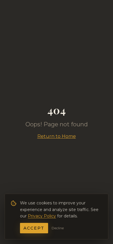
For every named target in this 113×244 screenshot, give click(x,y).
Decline (58, 228)
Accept (34, 228)
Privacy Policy (42, 216)
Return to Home (56, 136)
